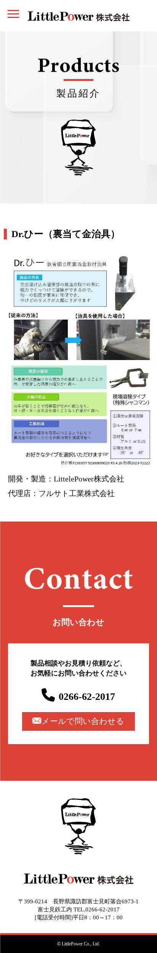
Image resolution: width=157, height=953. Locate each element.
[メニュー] (13, 13)
